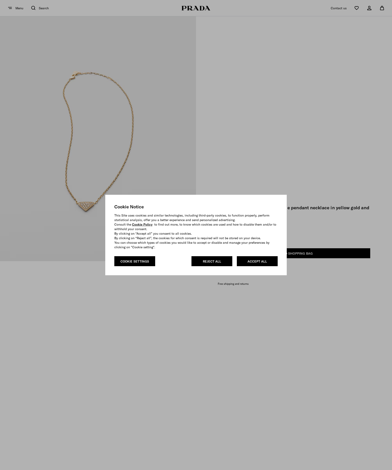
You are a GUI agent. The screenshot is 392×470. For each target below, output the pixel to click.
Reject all (212, 261)
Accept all (257, 261)
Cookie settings (134, 261)
